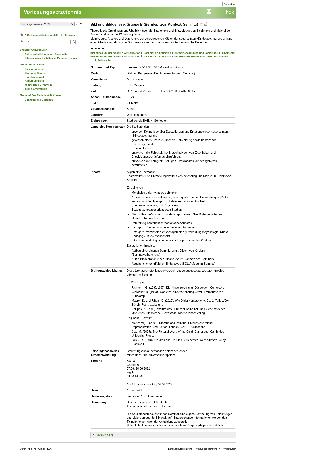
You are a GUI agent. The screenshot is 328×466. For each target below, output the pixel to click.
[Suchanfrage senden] (74, 42)
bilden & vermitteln (36, 88)
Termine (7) (104, 435)
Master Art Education (32, 64)
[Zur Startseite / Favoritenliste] (22, 35)
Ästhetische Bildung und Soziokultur (47, 54)
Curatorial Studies (35, 73)
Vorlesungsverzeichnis (52, 12)
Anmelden (229, 4)
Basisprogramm (34, 69)
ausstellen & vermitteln (38, 84)
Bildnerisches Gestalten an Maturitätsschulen (51, 58)
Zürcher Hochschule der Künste (37, 448)
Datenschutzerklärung (180, 448)
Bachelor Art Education (33, 49)
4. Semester (228, 53)
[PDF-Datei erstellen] (205, 24)
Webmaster (229, 448)
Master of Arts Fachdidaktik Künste (40, 95)
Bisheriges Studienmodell (42, 35)
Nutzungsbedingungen (208, 448)
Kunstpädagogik (34, 77)
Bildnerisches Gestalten (39, 99)
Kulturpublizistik (34, 80)
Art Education (69, 35)
